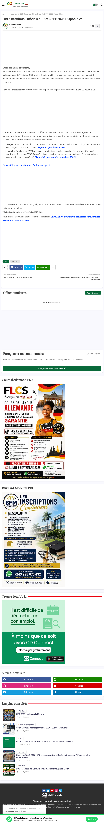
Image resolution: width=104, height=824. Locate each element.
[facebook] (44, 790)
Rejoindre (92, 819)
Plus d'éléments (93, 293)
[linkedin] (48, 790)
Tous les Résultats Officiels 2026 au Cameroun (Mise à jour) (42, 769)
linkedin (79, 692)
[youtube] (52, 790)
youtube (79, 686)
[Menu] (3, 4)
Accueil (5, 14)
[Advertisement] (52, 48)
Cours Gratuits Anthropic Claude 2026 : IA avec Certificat (41, 728)
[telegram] (60, 790)
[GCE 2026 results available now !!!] (9, 715)
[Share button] (53, 267)
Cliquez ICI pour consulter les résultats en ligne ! (26, 165)
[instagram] (56, 790)
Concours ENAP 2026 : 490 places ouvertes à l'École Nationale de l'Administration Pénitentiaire (53, 756)
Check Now (20, 811)
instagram (28, 686)
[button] (95, 5)
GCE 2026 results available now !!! (31, 714)
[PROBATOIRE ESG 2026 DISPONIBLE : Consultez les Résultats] (9, 742)
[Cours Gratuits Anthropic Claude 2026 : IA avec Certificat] (9, 729)
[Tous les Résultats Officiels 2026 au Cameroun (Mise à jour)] (9, 770)
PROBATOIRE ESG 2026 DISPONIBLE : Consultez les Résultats (44, 741)
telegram (28, 692)
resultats (14, 14)
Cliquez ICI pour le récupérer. (51, 147)
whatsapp (79, 679)
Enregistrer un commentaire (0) (52, 368)
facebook (28, 679)
